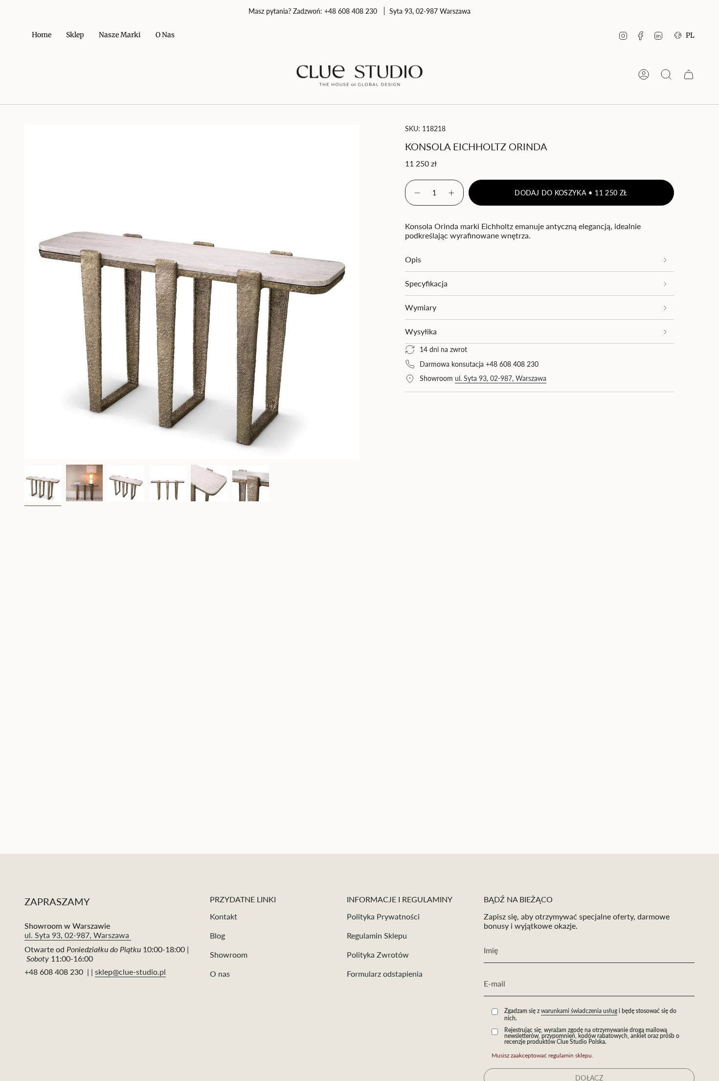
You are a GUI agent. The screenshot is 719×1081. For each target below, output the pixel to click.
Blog (217, 935)
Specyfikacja (426, 283)
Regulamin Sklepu (377, 935)
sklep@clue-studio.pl (130, 971)
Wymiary (420, 307)
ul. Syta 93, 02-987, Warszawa (500, 378)
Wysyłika (421, 331)
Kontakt (223, 916)
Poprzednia (24, 292)
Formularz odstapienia (385, 973)
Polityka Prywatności (383, 916)
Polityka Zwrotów (378, 954)
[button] (75, 35)
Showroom (228, 954)
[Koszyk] (688, 74)
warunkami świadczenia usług (579, 1010)
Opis (413, 259)
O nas (220, 973)
